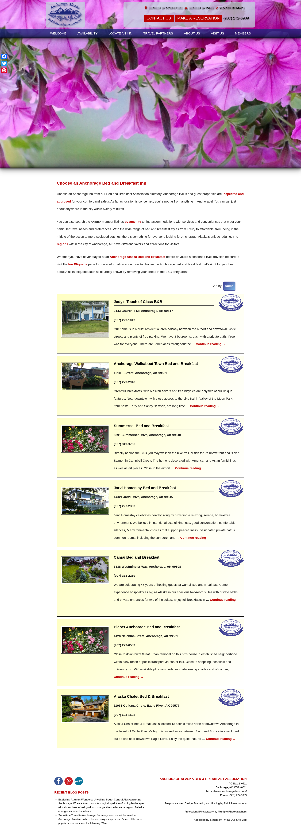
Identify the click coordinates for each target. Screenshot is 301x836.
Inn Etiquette (77, 264)
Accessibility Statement (208, 819)
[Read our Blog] (79, 781)
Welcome (58, 33)
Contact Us (158, 18)
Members (243, 33)
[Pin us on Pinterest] (68, 781)
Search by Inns (201, 8)
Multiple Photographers (232, 811)
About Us (192, 33)
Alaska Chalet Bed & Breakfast (141, 696)
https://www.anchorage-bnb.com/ (226, 791)
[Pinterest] (4, 70)
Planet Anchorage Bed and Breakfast (147, 627)
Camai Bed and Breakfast (136, 557)
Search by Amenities (165, 8)
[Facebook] (4, 56)
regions (62, 244)
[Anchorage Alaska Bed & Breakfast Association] (65, 15)
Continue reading (211, 344)
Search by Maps (232, 8)
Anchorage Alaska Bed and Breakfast (137, 257)
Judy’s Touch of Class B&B (138, 302)
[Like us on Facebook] (58, 781)
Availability (87, 33)
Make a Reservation (198, 18)
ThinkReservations (235, 803)
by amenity (133, 221)
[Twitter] (4, 63)
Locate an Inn (120, 33)
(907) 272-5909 (236, 18)
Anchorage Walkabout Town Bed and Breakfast (156, 363)
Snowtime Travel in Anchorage (76, 815)
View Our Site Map (235, 819)
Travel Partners (158, 33)
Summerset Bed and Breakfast (141, 426)
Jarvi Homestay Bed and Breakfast (145, 488)
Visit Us (217, 33)
